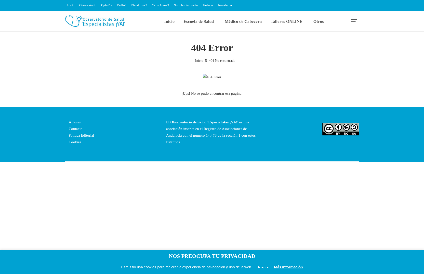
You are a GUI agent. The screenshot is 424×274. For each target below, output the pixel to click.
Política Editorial (81, 135)
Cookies (74, 142)
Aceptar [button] (264, 267)
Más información (288, 267)
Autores (74, 122)
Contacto (75, 129)
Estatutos (173, 142)
